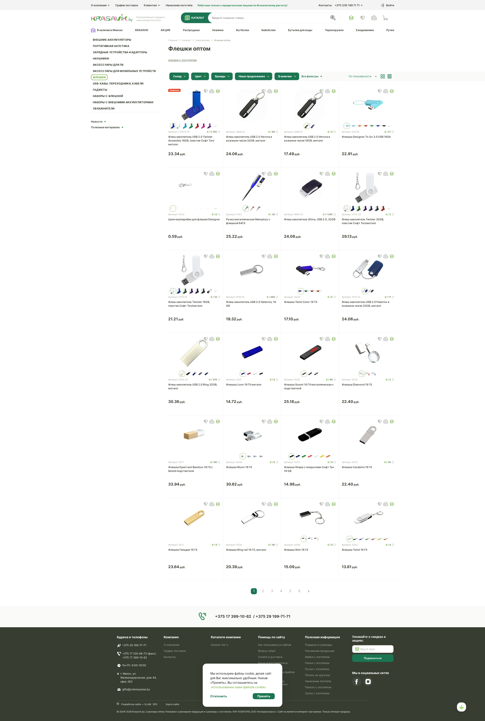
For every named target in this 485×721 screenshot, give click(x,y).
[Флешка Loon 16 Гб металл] (252, 353)
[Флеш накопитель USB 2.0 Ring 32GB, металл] (194, 353)
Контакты (325, 5)
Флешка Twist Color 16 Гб (300, 301)
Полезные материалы (105, 127)
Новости (96, 121)
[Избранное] (351, 17)
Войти (390, 5)
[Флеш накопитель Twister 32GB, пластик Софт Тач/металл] (368, 187)
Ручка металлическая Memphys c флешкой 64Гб (248, 221)
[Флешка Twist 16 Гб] (368, 518)
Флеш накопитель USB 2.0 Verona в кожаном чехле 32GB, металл (249, 138)
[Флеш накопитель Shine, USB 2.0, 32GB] (310, 187)
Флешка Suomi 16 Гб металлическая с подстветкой (309, 386)
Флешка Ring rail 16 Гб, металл (246, 549)
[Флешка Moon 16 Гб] (252, 435)
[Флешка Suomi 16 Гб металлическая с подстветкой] (310, 353)
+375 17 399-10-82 (134, 657)
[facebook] (356, 681)
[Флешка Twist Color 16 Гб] (310, 270)
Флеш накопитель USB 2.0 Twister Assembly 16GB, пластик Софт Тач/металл (191, 140)
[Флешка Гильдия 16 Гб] (194, 518)
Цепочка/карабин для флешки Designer (194, 219)
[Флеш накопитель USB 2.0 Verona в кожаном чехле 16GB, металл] (310, 105)
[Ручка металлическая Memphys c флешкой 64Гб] (252, 187)
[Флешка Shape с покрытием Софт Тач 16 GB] (310, 435)
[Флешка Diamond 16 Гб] (368, 353)
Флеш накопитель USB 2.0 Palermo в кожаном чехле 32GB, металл (365, 303)
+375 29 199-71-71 (134, 645)
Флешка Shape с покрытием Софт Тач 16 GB (309, 468)
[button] (218, 91)
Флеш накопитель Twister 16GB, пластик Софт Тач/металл (189, 303)
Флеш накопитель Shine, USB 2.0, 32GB (309, 219)
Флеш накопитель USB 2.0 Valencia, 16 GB (251, 303)
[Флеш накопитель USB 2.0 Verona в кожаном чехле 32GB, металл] (252, 105)
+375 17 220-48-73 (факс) (139, 653)
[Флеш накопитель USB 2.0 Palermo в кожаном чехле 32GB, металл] (368, 270)
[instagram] (368, 681)
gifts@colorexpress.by (136, 689)
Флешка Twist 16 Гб (354, 549)
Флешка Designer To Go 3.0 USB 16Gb (366, 136)
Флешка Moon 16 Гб (239, 467)
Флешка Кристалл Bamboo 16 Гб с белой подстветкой (190, 468)
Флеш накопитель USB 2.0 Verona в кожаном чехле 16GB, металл (307, 138)
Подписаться (373, 658)
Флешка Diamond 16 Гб (357, 384)
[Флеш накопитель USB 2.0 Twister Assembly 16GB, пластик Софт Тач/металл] (194, 105)
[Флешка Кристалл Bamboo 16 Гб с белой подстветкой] (194, 435)
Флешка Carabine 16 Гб (357, 467)
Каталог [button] (197, 17)
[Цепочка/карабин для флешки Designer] (194, 187)
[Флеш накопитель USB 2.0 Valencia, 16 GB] (252, 270)
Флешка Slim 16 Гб (296, 549)
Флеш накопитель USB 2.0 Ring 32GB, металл (192, 386)
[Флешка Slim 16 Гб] (310, 518)
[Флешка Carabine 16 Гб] (368, 435)
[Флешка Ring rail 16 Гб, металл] (252, 518)
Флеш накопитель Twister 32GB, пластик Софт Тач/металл (363, 221)
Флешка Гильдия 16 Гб (182, 549)
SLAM (147, 704)
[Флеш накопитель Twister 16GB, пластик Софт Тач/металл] (194, 270)
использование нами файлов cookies (238, 687)
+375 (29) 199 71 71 (347, 5)
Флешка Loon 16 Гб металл (243, 384)
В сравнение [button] (212, 91)
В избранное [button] (205, 91)
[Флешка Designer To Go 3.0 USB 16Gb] (368, 105)
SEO (155, 704)
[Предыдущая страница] (308, 591)
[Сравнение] (374, 17)
